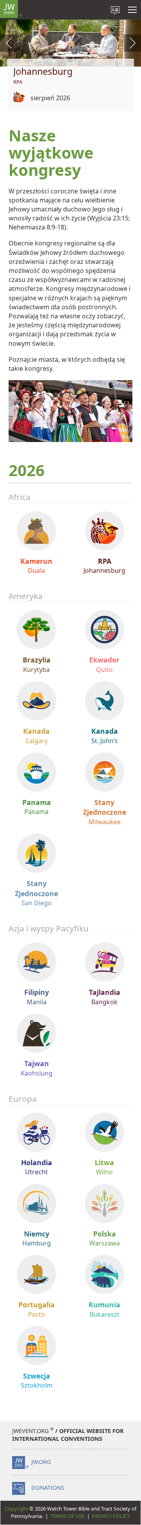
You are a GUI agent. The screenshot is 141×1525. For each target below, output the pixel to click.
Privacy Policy (111, 1516)
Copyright (16, 1508)
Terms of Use (68, 1516)
